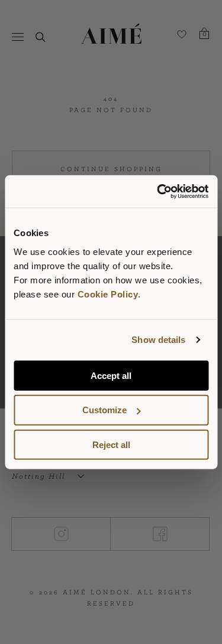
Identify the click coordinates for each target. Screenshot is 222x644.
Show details (158, 340)
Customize (104, 410)
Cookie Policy (108, 294)
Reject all (111, 445)
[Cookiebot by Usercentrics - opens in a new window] (158, 191)
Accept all (111, 375)
